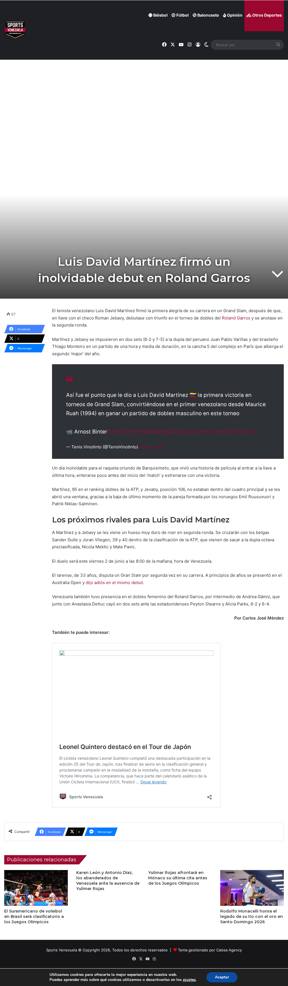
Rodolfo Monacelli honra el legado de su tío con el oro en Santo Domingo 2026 (251, 916)
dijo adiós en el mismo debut (114, 582)
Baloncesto (208, 15)
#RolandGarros (165, 431)
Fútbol (182, 15)
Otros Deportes (266, 15)
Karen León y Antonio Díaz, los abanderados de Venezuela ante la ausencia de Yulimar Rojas (108, 880)
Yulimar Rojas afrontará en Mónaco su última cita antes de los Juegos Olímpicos (177, 878)
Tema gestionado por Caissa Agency (210, 950)
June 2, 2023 (152, 447)
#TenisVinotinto (126, 431)
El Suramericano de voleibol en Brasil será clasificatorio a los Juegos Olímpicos (34, 916)
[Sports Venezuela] (15, 30)
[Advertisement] (144, 96)
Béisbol (160, 15)
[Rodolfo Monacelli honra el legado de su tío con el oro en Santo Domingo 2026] (252, 888)
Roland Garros (236, 318)
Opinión (234, 15)
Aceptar (222, 977)
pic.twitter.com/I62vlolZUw (219, 431)
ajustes (189, 979)
